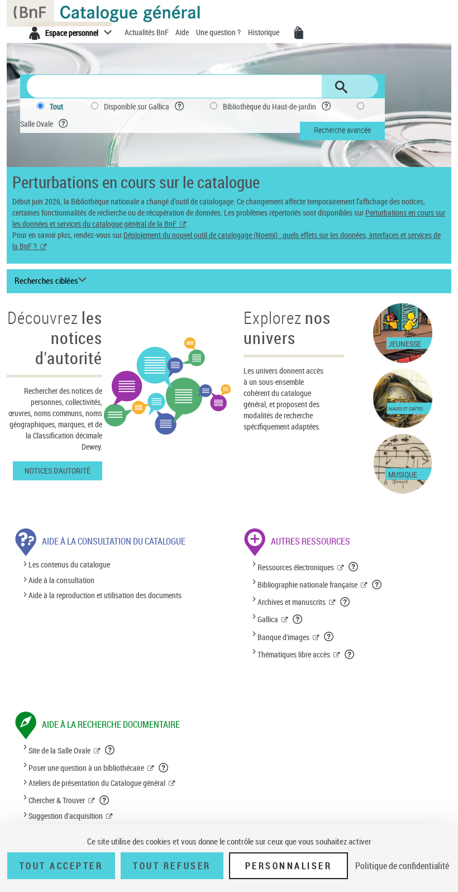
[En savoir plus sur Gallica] (298, 618)
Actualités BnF (147, 32)
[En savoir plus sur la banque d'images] (329, 636)
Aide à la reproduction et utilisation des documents (105, 595)
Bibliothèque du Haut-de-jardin (269, 106)
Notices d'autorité (57, 470)
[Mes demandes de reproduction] (299, 33)
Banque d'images (283, 637)
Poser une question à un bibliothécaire (86, 767)
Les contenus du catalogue (69, 565)
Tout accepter (61, 866)
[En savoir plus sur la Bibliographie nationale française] (377, 584)
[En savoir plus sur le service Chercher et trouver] (104, 799)
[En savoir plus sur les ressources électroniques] (354, 566)
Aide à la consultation (61, 580)
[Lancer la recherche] (341, 87)
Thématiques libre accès (293, 654)
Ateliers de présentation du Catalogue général (96, 782)
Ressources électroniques (295, 567)
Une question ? (219, 32)
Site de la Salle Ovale (59, 750)
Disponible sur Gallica (136, 106)
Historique (264, 32)
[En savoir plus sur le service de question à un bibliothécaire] (164, 767)
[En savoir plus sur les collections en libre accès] (350, 654)
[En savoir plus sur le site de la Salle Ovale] (110, 749)
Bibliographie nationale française (307, 584)
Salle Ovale (36, 123)
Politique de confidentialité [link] (402, 866)
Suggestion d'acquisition (65, 815)
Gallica (267, 619)
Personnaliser (288, 866)
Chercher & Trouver (56, 800)
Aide (182, 32)
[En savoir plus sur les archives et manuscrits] (345, 601)
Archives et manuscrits (291, 602)
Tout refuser (172, 866)
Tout (56, 106)
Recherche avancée (342, 130)
